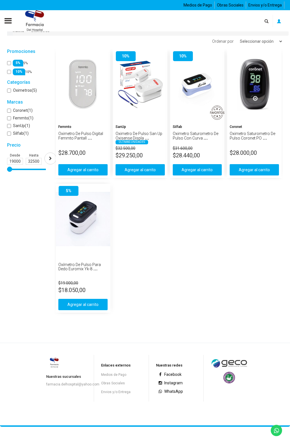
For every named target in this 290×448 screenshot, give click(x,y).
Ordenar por (223, 41)
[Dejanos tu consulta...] (276, 430)
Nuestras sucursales (63, 376)
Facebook (172, 374)
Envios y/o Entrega (265, 5)
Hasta (34, 155)
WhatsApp (173, 391)
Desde (15, 155)
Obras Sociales (230, 5)
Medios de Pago (198, 5)
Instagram (173, 383)
